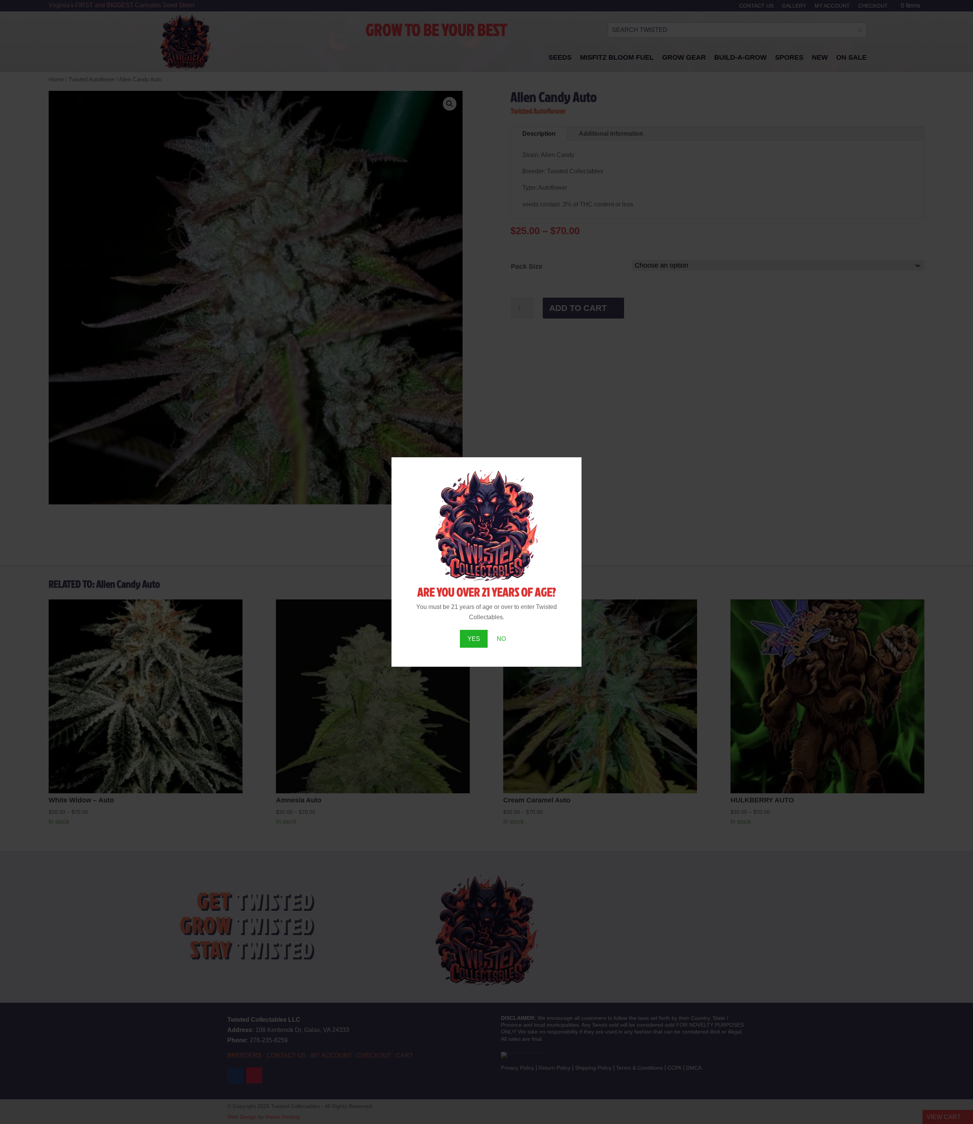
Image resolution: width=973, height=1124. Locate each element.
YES (473, 639)
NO (501, 639)
